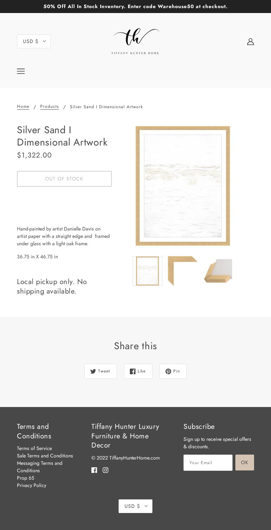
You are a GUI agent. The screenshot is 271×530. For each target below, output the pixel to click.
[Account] (250, 41)
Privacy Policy (31, 485)
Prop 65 (25, 477)
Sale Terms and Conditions (45, 455)
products (49, 107)
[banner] (135, 40)
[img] (94, 469)
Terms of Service (34, 448)
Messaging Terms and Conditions (39, 467)
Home (23, 107)
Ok (244, 462)
